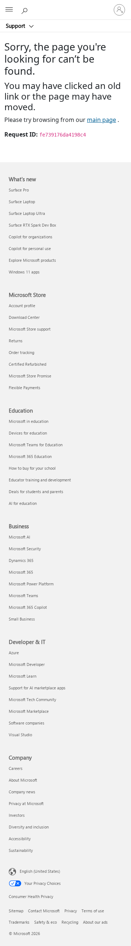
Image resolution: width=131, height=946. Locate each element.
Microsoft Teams (23, 595)
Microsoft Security (25, 548)
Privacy (70, 910)
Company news (22, 791)
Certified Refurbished (27, 364)
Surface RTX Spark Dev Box (32, 225)
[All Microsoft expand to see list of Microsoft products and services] (9, 10)
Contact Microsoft (44, 910)
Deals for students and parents (36, 491)
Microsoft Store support (30, 329)
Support (16, 25)
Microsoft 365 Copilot (28, 607)
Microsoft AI (19, 537)
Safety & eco (45, 922)
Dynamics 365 (21, 560)
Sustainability (21, 850)
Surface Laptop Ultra (27, 213)
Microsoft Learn (22, 676)
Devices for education (28, 433)
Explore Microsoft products (32, 260)
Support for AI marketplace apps (37, 687)
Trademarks (19, 922)
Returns (16, 340)
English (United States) (40, 871)
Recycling (69, 922)
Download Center (24, 317)
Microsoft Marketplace (29, 711)
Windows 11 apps (24, 272)
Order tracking (21, 352)
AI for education (23, 503)
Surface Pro (19, 190)
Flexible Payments (24, 387)
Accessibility (20, 838)
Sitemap (16, 910)
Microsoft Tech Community (32, 699)
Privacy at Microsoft (26, 803)
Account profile (22, 305)
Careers (16, 768)
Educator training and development (40, 480)
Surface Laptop (22, 201)
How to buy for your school (32, 468)
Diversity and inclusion (29, 827)
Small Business (22, 619)
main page (101, 120)
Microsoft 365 (21, 572)
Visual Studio (20, 734)
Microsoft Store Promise (30, 376)
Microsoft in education (28, 421)
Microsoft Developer (27, 664)
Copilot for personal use (30, 248)
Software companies (26, 723)
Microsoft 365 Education (30, 456)
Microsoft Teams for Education (36, 444)
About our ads (95, 922)
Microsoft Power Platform (31, 583)
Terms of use (93, 910)
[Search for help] (25, 9)
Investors (17, 815)
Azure (14, 652)
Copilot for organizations (30, 236)
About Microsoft (23, 780)
